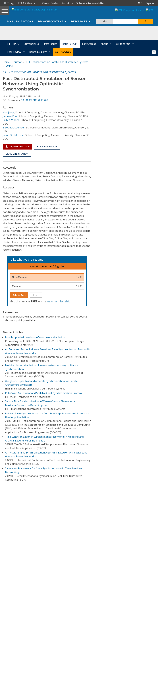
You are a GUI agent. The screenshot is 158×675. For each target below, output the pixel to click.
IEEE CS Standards (28, 3)
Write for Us (123, 44)
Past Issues (50, 44)
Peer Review (14, 52)
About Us (67, 3)
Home (6, 62)
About (104, 44)
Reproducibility (38, 52)
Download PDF (19, 146)
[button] (140, 3)
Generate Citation (17, 153)
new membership (59, 301)
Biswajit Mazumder (14, 127)
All (103, 21)
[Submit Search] (145, 21)
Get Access (63, 51)
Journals (18, 62)
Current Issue (32, 44)
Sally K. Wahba (11, 120)
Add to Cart (19, 295)
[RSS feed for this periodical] (154, 52)
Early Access (89, 44)
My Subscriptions (20, 21)
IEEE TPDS (13, 44)
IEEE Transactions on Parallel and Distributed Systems (57, 62)
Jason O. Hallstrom (13, 135)
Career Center (50, 3)
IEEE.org (9, 3)
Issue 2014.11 (69, 44)
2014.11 (10, 65)
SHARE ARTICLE (49, 146)
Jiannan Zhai (10, 116)
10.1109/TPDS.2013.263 (34, 100)
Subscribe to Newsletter (90, 3)
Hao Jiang (8, 112)
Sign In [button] (150, 3)
